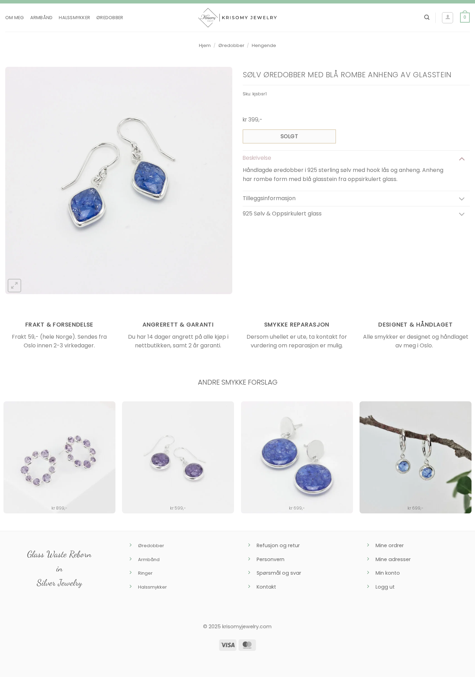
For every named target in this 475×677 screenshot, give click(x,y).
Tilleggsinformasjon (269, 198)
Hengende (264, 45)
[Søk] (426, 17)
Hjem (205, 45)
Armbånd (41, 18)
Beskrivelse (257, 158)
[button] (447, 17)
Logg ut (385, 586)
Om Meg (14, 18)
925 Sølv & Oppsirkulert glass (282, 214)
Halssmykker (74, 18)
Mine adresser (393, 559)
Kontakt (266, 586)
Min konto (388, 572)
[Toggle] (462, 158)
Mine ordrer (390, 545)
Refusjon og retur (278, 545)
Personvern (270, 559)
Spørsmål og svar (279, 572)
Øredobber (109, 18)
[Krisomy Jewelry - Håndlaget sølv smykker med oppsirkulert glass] (237, 18)
